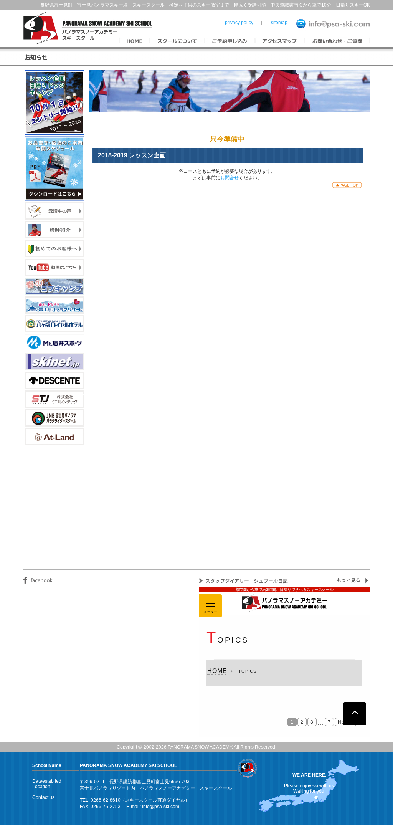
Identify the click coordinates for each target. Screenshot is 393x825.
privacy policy (239, 22)
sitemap (279, 22)
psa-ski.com (166, 806)
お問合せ (229, 177)
